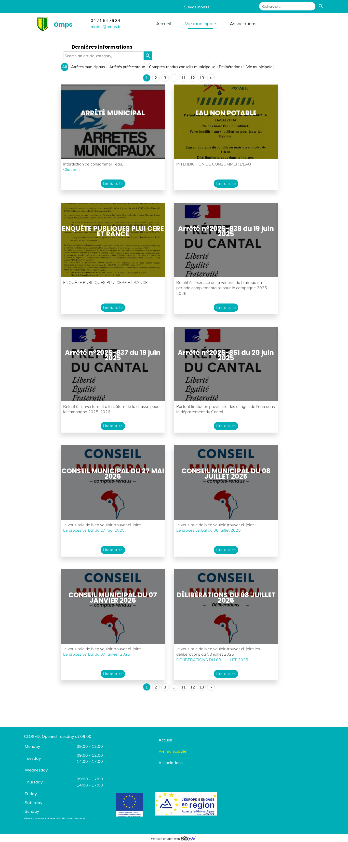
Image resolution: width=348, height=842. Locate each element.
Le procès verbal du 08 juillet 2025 (208, 530)
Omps (63, 24)
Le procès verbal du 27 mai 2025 (94, 530)
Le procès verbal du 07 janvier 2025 (96, 654)
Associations (243, 23)
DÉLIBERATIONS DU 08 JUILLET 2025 (212, 659)
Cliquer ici (73, 169)
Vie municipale (200, 23)
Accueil (163, 23)
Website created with (166, 839)
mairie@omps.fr (106, 26)
